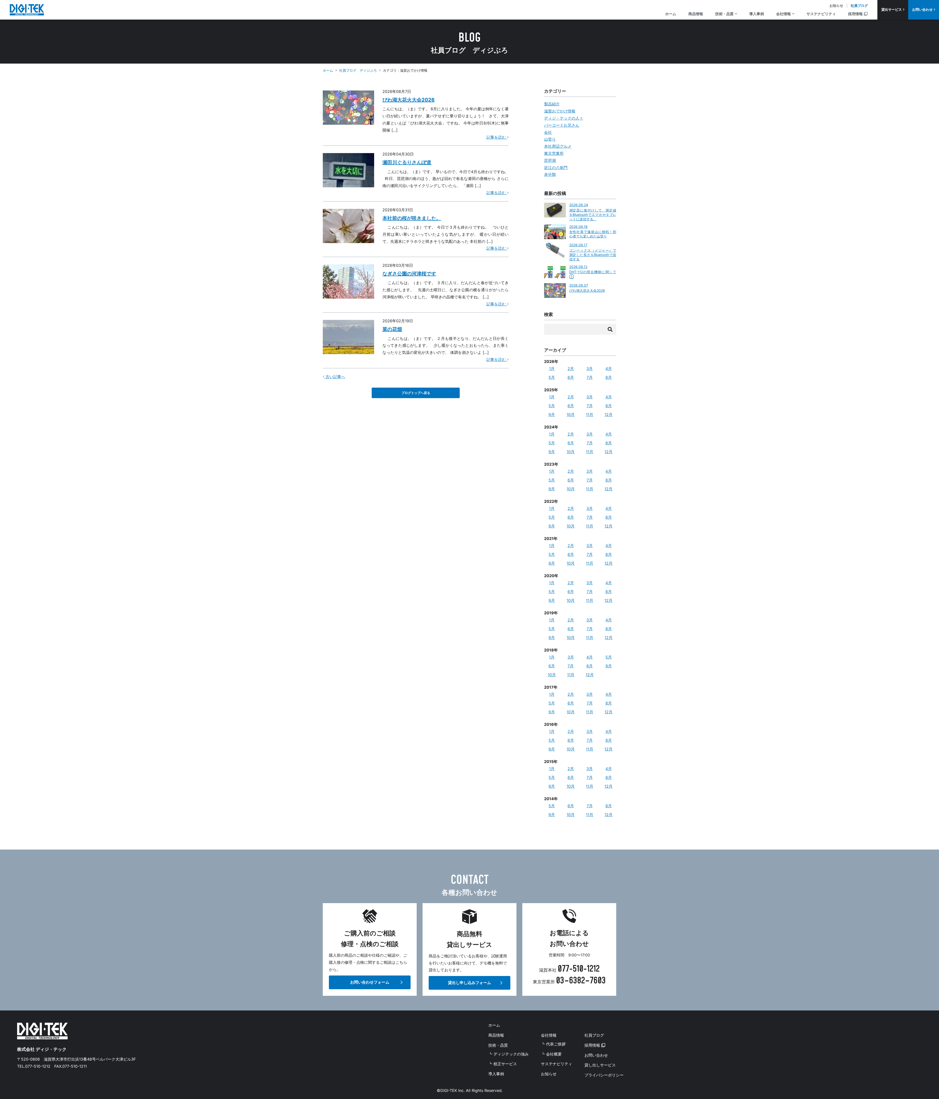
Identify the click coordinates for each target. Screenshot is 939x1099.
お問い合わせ (922, 9)
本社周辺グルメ (557, 146)
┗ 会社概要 (551, 1054)
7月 (590, 377)
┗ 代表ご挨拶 (553, 1044)
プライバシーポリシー (604, 1075)
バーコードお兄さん (561, 125)
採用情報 (855, 13)
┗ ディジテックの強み (508, 1054)
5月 (551, 377)
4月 (608, 368)
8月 (608, 377)
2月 (571, 368)
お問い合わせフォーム (369, 982)
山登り (550, 139)
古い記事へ (334, 376)
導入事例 (756, 13)
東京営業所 (554, 153)
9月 (551, 414)
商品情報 (695, 13)
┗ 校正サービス (502, 1063)
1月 (552, 368)
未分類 (550, 174)
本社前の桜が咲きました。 (411, 218)
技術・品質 (724, 13)
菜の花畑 (392, 329)
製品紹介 (552, 103)
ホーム (670, 13)
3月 (589, 368)
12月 (608, 414)
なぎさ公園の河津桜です (409, 274)
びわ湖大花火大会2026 (408, 100)
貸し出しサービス (600, 1065)
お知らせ (836, 5)
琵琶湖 (550, 160)
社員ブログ (859, 5)
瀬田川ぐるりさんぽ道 (406, 162)
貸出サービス (891, 9)
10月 (571, 414)
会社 (548, 132)
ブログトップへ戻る (416, 393)
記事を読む (496, 137)
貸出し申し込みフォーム (469, 983)
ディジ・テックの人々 (563, 118)
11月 (589, 414)
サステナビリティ (821, 13)
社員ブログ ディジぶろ (358, 70)
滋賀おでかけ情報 (559, 111)
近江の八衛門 (556, 167)
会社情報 (783, 13)
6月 (571, 377)
